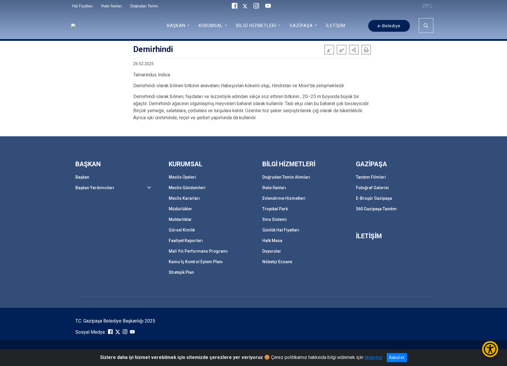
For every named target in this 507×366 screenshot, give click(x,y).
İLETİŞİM (335, 25)
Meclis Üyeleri (182, 177)
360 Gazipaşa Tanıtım (376, 208)
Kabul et (396, 357)
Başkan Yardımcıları (94, 187)
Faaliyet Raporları (186, 240)
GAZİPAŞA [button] (301, 25)
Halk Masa (272, 240)
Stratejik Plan (181, 272)
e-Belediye (389, 25)
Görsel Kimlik (182, 230)
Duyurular (271, 251)
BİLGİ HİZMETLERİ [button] (256, 25)
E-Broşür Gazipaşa (374, 198)
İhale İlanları (274, 187)
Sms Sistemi (274, 219)
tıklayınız (373, 357)
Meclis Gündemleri (187, 187)
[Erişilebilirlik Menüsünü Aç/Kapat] (490, 349)
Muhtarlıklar (180, 219)
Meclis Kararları (184, 198)
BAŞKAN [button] (176, 25)
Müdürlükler (180, 208)
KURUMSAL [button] (211, 25)
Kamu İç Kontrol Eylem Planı (196, 261)
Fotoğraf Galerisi (372, 187)
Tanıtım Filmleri (371, 177)
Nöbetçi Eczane (277, 261)
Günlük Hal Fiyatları (280, 230)
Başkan (82, 177)
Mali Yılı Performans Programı (198, 251)
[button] (354, 49)
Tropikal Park (275, 208)
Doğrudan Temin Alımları (286, 177)
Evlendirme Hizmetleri (283, 198)
